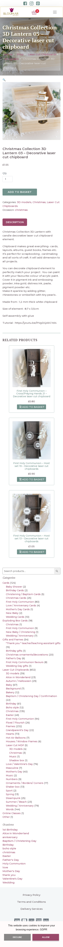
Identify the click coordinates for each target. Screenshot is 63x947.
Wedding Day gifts (17, 665)
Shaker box (13, 786)
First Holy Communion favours (25, 662)
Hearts (10, 733)
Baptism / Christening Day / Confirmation (31, 696)
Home (8, 54)
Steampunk (13, 798)
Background (13, 688)
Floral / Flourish (15, 722)
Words (10, 809)
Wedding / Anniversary (20, 635)
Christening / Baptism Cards (23, 594)
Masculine (12, 767)
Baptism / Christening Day (19, 840)
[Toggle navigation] (55, 12)
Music (12, 756)
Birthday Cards (15, 590)
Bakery (10, 692)
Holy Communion (14, 863)
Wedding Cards (15, 616)
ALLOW (45, 937)
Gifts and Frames (13, 639)
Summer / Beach (16, 801)
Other (6, 816)
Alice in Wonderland (18, 677)
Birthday (11, 703)
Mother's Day (14, 771)
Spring (10, 794)
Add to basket (20, 191)
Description (15, 222)
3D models (11, 58)
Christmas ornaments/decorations (27, 654)
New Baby (12, 613)
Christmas (39, 202)
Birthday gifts (14, 650)
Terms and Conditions (31, 901)
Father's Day (13, 658)
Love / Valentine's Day (19, 764)
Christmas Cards (16, 597)
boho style (9, 848)
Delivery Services (31, 908)
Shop (20, 54)
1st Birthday (10, 829)
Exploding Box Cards (15, 620)
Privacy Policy (31, 894)
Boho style (12, 707)
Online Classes (12, 813)
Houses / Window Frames (21, 741)
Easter (10, 715)
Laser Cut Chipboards (42, 54)
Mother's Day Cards (18, 609)
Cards (6, 582)
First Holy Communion (20, 601)
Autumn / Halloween (18, 681)
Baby (9, 684)
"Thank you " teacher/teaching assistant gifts (33, 643)
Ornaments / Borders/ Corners (24, 783)
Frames (10, 726)
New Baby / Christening (20, 632)
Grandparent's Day (17, 730)
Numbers (12, 779)
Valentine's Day (12, 878)
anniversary (10, 837)
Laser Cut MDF (15, 745)
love (5, 867)
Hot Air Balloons (16, 737)
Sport (9, 790)
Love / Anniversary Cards (21, 605)
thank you (9, 875)
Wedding (9, 882)
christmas (21, 209)
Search (57, 571)
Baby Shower (14, 586)
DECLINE (17, 937)
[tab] (15, 222)
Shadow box (16, 760)
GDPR (43, 929)
